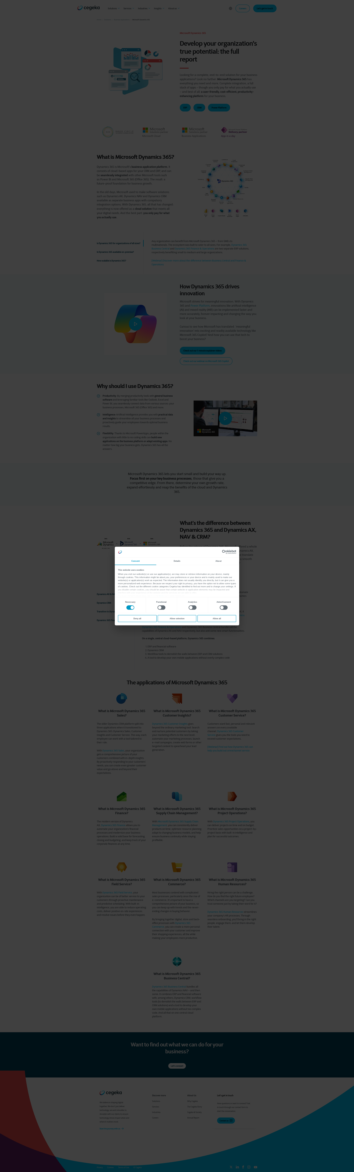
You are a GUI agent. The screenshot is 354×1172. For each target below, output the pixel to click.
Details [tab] (177, 561)
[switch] (161, 607)
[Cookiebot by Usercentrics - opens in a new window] (224, 552)
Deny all (137, 618)
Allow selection (177, 618)
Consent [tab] (135, 561)
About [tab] (218, 561)
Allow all (217, 618)
